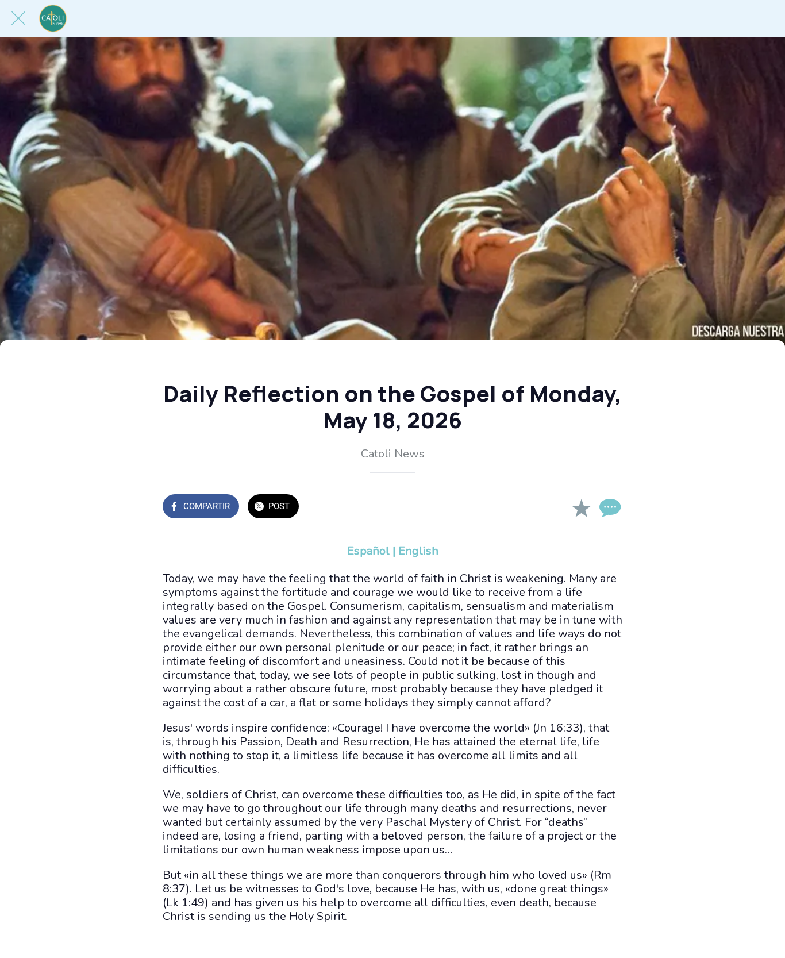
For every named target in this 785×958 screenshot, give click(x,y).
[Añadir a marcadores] (581, 507)
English (418, 551)
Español (368, 551)
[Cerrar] (18, 18)
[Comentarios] (608, 507)
